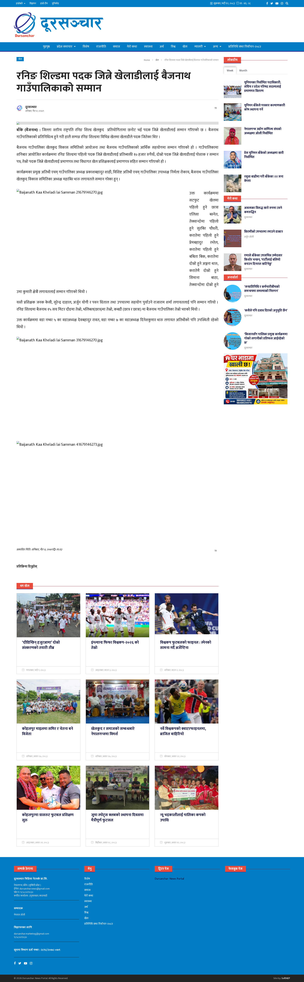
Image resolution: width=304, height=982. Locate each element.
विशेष (86, 46)
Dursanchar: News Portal (169, 878)
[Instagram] (283, 3)
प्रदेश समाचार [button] (65, 46)
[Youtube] (27, 963)
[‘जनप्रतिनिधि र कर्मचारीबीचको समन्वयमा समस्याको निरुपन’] (232, 293)
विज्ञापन (33, 3)
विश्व (173, 46)
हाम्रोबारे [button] (19, 3)
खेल (185, 46)
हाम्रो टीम (44, 3)
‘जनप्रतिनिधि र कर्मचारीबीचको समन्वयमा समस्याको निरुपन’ (262, 289)
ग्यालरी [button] (198, 46)
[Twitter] (272, 3)
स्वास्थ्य (148, 46)
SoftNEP (285, 978)
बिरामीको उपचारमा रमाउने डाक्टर (263, 232)
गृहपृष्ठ (46, 46)
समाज (116, 46)
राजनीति (101, 46)
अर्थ (162, 46)
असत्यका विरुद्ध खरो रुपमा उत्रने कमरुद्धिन (263, 210)
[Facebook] (268, 3)
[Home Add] (256, 378)
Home (147, 60)
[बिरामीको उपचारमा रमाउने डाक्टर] (232, 238)
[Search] (288, 3)
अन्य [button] (216, 46)
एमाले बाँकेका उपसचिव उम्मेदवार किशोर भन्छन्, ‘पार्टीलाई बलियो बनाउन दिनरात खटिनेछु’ (263, 259)
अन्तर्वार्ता (232, 277)
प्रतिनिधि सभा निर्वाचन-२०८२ (244, 46)
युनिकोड (55, 3)
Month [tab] (243, 70)
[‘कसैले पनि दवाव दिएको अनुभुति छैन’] (232, 317)
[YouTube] (278, 3)
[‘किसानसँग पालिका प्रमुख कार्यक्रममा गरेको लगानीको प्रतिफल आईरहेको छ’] (232, 341)
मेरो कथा (132, 46)
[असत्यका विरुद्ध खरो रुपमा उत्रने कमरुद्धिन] (232, 214)
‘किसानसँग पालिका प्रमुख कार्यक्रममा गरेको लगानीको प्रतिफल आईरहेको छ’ (265, 338)
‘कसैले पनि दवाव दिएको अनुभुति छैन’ (265, 310)
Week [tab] (230, 70)
